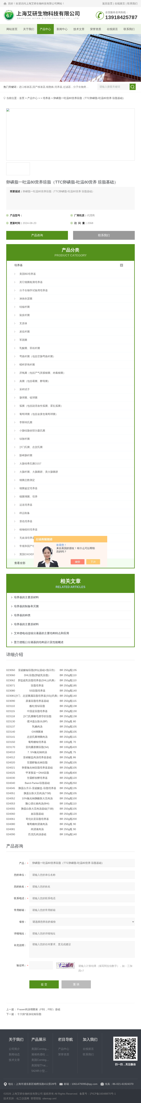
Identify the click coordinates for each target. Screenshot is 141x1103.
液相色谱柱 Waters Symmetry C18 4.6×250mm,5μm (40, 1054)
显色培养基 (25, 521)
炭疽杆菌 (24, 331)
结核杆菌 (24, 306)
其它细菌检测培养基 (31, 282)
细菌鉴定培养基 (28, 488)
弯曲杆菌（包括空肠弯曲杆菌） (37, 356)
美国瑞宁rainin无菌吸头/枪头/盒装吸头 (40, 1065)
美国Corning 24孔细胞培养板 (40, 1059)
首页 (21, 98)
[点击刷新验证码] (65, 965)
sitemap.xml (49, 1098)
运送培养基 (25, 504)
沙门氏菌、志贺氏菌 (31, 447)
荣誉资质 (95, 29)
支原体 (23, 323)
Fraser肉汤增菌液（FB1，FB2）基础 (38, 1009)
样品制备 (24, 513)
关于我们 (28, 29)
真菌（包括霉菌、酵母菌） (34, 381)
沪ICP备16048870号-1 (103, 1093)
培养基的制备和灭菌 (26, 606)
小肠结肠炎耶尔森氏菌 (32, 430)
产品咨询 (37, 235)
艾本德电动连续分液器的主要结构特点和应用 (41, 633)
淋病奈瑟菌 (25, 298)
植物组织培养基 (28, 529)
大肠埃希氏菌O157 (30, 463)
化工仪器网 (22, 1098)
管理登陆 (36, 1098)
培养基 (46, 98)
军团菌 (23, 339)
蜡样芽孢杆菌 (27, 364)
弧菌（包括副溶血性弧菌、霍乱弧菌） (41, 405)
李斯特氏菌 (25, 422)
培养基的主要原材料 (26, 597)
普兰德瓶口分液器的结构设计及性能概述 (39, 642)
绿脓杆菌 (24, 438)
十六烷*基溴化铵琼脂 (29, 1014)
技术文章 (78, 29)
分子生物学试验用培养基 (33, 290)
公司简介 (14, 1048)
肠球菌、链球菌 (28, 397)
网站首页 (11, 29)
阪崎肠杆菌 (25, 455)
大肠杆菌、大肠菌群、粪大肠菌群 (38, 471)
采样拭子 (24, 389)
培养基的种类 (22, 615)
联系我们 (132, 3)
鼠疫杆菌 (24, 315)
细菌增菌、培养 (28, 496)
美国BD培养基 (27, 273)
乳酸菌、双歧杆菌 (29, 348)
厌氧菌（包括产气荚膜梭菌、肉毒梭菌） (42, 372)
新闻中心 (62, 29)
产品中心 (45, 29)
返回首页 (107, 3)
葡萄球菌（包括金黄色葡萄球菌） (38, 414)
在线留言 (120, 3)
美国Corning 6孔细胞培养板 (40, 1048)
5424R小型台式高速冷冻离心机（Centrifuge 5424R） (40, 1070)
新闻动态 (14, 1054)
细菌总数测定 (27, 480)
